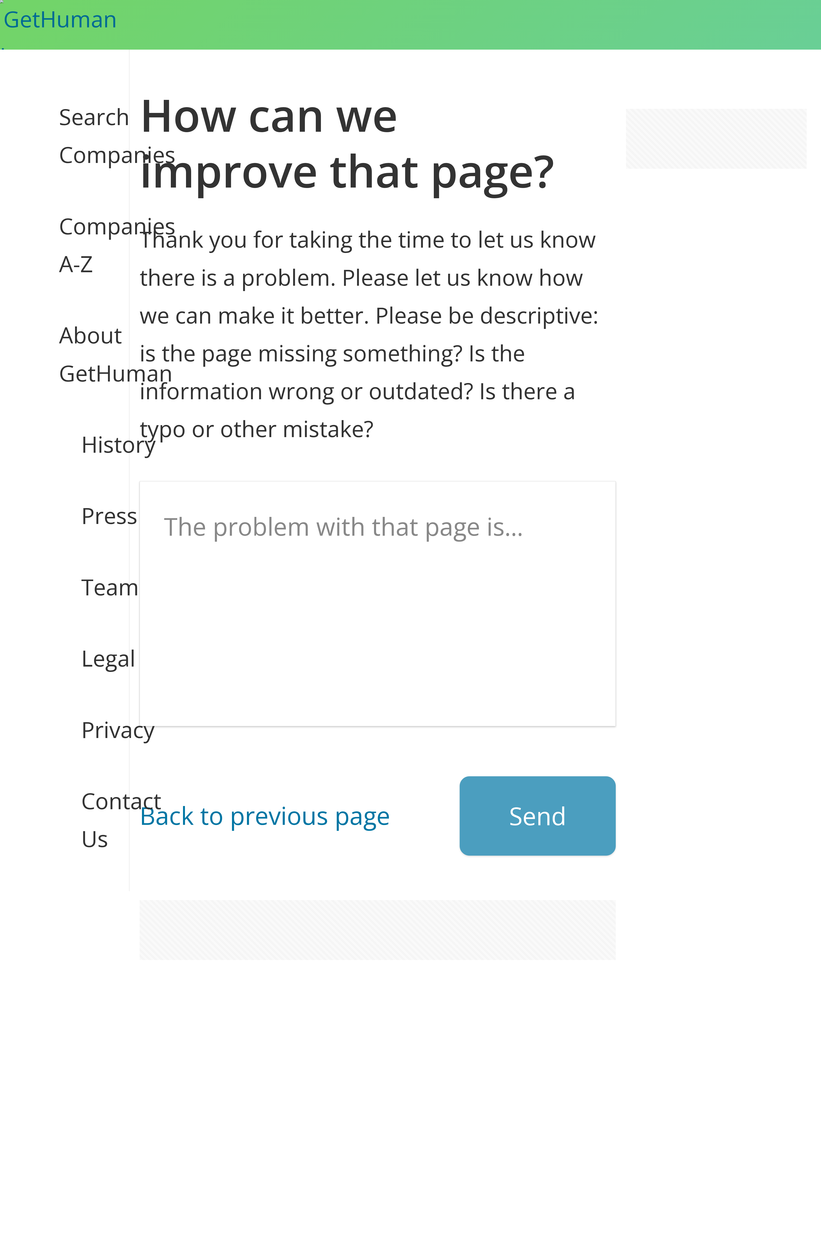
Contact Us (94, 819)
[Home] (79, 25)
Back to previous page (265, 815)
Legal (94, 658)
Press (94, 515)
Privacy (94, 729)
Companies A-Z (83, 245)
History (94, 444)
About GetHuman (83, 354)
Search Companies (83, 135)
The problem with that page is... (343, 526)
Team (94, 587)
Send (537, 816)
